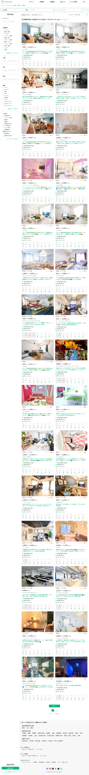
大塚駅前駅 (24, 735)
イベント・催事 (8, 43)
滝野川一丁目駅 (67, 735)
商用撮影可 (7, 129)
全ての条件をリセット (10, 772)
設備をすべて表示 (12, 109)
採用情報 (54, 762)
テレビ (6, 99)
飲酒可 (6, 119)
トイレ (6, 87)
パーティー (7, 29)
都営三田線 (37, 740)
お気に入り (62, 1)
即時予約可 (7, 115)
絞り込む (10, 768)
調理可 (6, 121)
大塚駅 (81, 733)
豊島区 (23, 727)
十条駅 (78, 735)
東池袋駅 (30, 735)
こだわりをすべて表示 (11, 139)
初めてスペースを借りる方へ (28, 749)
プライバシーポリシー (27, 762)
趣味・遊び (7, 37)
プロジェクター (8, 101)
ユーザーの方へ (39, 749)
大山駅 (35, 735)
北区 (28, 727)
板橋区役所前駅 (41, 733)
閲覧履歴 (52, 1)
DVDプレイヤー (8, 103)
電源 (6, 91)
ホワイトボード (8, 105)
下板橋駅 (24, 733)
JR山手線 (50, 740)
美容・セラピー (8, 41)
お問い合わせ (65, 762)
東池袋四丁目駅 (42, 735)
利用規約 (35, 762)
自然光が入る (8, 131)
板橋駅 (29, 733)
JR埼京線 (31, 740)
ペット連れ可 (8, 127)
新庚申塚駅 (70, 733)
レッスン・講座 (8, 35)
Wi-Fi (6, 93)
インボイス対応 (8, 117)
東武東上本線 (25, 740)
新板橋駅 (34, 733)
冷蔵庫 (6, 97)
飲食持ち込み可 (8, 123)
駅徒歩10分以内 (8, 135)
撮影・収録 (7, 31)
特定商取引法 (42, 762)
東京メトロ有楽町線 (58, 740)
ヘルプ (83, 1)
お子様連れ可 (8, 125)
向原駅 (76, 733)
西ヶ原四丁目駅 (50, 735)
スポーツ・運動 (8, 39)
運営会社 (48, 762)
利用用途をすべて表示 (11, 53)
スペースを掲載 (73, 1)
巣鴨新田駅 (58, 733)
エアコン (7, 89)
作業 (6, 49)
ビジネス (7, 33)
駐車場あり (7, 133)
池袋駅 (53, 733)
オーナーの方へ (43, 755)
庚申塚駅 (65, 733)
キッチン (7, 95)
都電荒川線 (44, 740)
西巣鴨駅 (48, 733)
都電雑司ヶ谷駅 (59, 735)
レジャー (7, 47)
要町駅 (74, 735)
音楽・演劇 (7, 45)
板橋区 (31, 727)
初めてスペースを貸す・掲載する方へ (30, 755)
